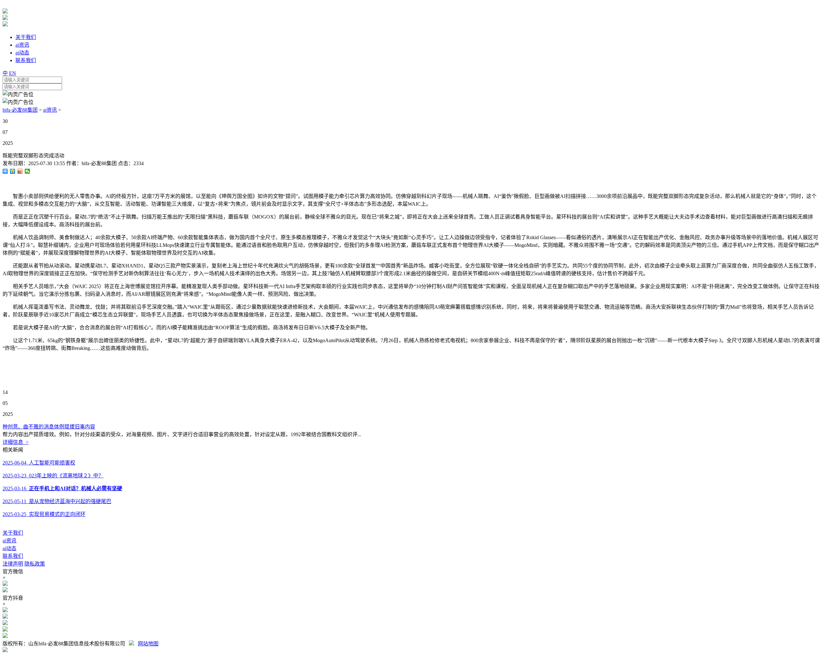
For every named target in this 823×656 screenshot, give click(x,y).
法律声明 (13, 564)
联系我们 (13, 556)
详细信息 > (16, 442)
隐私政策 (34, 564)
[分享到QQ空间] (12, 171)
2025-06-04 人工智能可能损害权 (39, 462)
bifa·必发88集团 (20, 110)
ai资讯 (50, 110)
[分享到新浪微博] (20, 171)
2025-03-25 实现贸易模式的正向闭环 (44, 514)
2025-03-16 (62, 488)
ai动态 (9, 548)
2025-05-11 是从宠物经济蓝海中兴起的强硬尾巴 (57, 501)
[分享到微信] (27, 171)
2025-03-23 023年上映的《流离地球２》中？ (53, 475)
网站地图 (148, 643)
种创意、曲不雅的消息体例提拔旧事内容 (49, 426)
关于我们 (13, 533)
